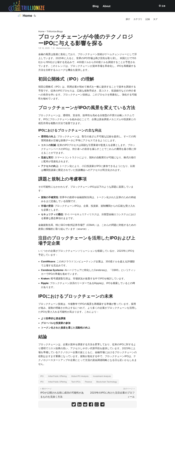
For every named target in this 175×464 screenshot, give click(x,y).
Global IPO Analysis (79, 376)
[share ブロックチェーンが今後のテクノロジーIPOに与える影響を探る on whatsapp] (97, 405)
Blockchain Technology (106, 382)
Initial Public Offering (57, 376)
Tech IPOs (75, 382)
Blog (96, 6)
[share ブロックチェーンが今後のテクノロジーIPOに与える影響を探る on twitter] (74, 405)
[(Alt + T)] (35, 16)
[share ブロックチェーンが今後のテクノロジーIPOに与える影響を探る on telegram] (102, 405)
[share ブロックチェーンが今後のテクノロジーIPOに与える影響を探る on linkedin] (79, 405)
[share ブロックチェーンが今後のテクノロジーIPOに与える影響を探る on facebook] (91, 405)
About (106, 6)
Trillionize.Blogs (55, 31)
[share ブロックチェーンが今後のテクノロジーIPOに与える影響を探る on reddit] (85, 405)
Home (27, 16)
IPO (42, 376)
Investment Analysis (102, 376)
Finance (88, 382)
